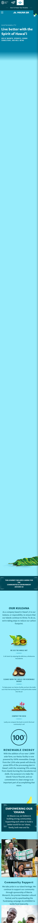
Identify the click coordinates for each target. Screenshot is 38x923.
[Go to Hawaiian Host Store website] (13, 2)
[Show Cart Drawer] (35, 12)
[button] (2, 12)
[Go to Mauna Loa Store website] (20, 2)
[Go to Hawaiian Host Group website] (5, 2)
